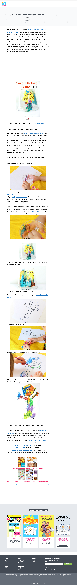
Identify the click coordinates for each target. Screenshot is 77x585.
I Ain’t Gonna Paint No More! (33, 133)
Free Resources (28, 538)
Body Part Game (20, 447)
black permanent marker (19, 197)
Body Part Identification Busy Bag (21, 450)
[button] (25, 22)
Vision (19, 569)
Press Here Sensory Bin (12, 481)
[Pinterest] (51, 569)
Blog (5, 562)
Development (48, 538)
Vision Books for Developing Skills (46, 543)
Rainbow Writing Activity (23, 445)
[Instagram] (48, 569)
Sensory (14, 538)
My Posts (33, 562)
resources (48, 540)
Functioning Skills (21, 566)
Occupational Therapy (64, 540)
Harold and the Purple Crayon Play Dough (40, 481)
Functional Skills (44, 539)
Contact (6, 567)
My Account (33, 560)
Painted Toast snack (23, 443)
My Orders (33, 561)
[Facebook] (45, 569)
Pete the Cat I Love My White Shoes (24, 481)
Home (6, 560)
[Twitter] (54, 569)
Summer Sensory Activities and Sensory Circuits (14, 541)
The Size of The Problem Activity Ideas (62, 545)
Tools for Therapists (21, 560)
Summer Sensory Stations (30, 543)
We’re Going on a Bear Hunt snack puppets (34, 468)
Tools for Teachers (21, 561)
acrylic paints (34, 211)
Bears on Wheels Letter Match (19, 468)
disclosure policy (39, 123)
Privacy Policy (43, 583)
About (5, 561)
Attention (44, 538)
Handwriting (20, 567)
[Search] (68, 4)
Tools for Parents (20, 562)
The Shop (6, 566)
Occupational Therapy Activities (62, 541)
